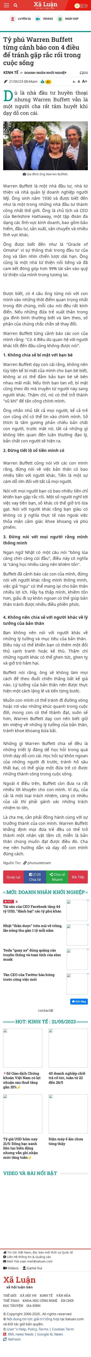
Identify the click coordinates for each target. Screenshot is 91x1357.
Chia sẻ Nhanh (58, 877)
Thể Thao (11, 1301)
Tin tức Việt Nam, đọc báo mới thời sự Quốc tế (40, 1252)
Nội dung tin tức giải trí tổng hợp (33, 1319)
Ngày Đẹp (72, 18)
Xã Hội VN (28, 1295)
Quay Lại (13, 877)
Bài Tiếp (78, 877)
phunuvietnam (39, 863)
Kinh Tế (10, 72)
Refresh (14, 1339)
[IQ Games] (13, 19)
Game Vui (34, 1268)
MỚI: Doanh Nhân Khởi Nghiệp (45, 892)
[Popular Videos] (37, 19)
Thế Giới (10, 1295)
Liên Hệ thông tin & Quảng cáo (28, 1257)
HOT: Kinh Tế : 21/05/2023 (45, 1021)
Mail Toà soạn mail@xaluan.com (29, 1261)
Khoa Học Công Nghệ (40, 1301)
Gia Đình (33, 1306)
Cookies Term (63, 1329)
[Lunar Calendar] (60, 19)
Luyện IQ (24, 18)
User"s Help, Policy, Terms (28, 1329)
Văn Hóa (63, 1295)
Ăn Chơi (67, 1301)
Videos (47, 18)
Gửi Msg (80, 1001)
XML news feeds (21, 1334)
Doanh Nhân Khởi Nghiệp (45, 73)
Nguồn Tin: (12, 863)
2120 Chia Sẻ (35, 877)
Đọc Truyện (13, 1306)
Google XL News (50, 1334)
